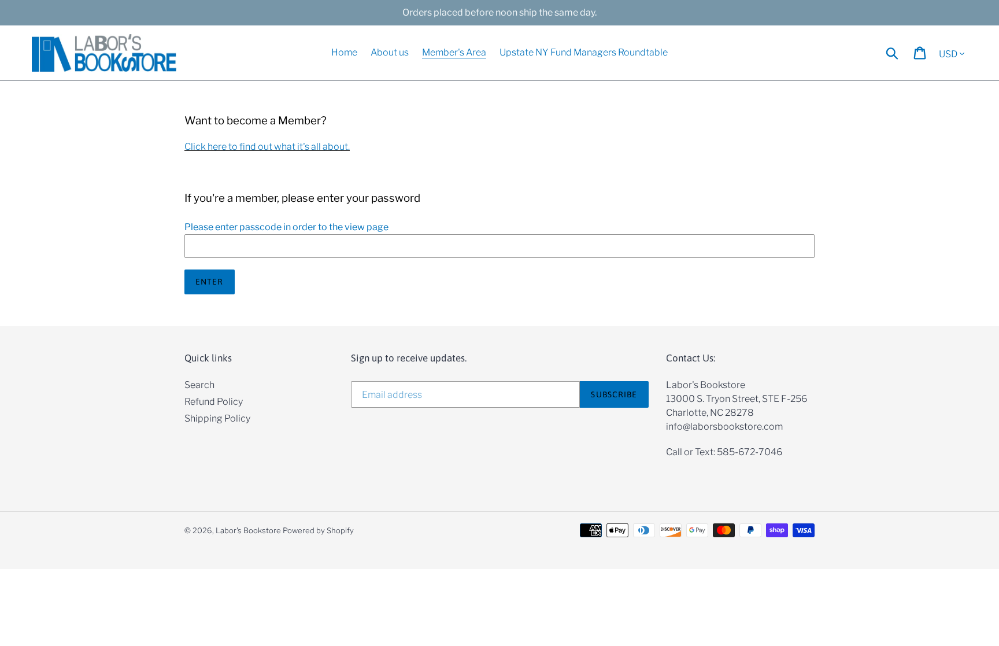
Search (199, 384)
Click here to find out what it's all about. (267, 146)
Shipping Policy (217, 418)
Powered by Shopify (318, 530)
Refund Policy (213, 401)
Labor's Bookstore (248, 530)
